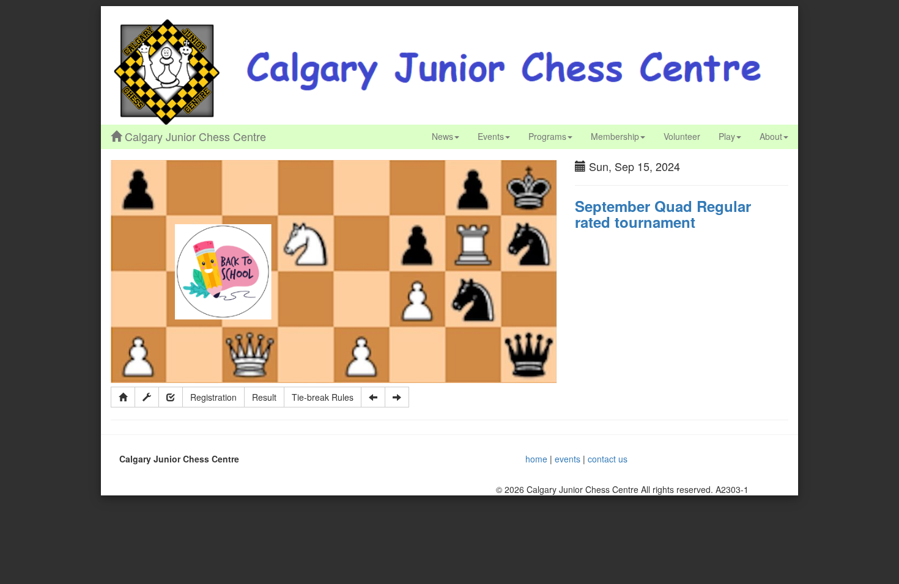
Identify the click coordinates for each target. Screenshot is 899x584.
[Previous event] (373, 397)
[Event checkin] (170, 397)
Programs (547, 136)
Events (491, 136)
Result (264, 397)
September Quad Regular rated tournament (663, 213)
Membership (615, 136)
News (442, 136)
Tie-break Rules (322, 397)
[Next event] (397, 397)
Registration (213, 397)
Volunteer (682, 136)
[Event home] (123, 397)
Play (727, 136)
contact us (607, 459)
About (771, 136)
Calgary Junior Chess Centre (194, 136)
